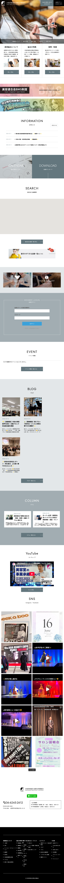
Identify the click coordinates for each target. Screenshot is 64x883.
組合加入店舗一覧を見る (31, 241)
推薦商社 (19, 845)
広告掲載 (55, 852)
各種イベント (20, 856)
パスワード (17, 314)
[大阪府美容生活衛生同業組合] (13, 3)
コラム (42, 849)
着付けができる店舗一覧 (32, 254)
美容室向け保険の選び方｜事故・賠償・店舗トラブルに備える (21, 518)
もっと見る (31, 590)
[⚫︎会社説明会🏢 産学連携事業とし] (47, 752)
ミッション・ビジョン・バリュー (10, 848)
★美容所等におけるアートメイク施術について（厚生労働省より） (31, 145)
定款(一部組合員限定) (8, 862)
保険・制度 (33, 41)
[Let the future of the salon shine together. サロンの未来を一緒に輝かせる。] (32, 22)
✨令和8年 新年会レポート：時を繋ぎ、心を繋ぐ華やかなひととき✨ (10, 464)
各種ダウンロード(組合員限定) (46, 843)
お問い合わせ (49, 41)
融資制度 (25, 856)
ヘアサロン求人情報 (45, 854)
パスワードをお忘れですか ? (32, 328)
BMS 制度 (25, 860)
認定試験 (19, 850)
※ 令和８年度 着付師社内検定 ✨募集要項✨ (26, 139)
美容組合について (16, 41)
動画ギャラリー (44, 857)
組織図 (5, 852)
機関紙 (19, 848)
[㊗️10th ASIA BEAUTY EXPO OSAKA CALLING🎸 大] (16, 658)
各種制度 (25, 850)
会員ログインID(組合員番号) (22, 307)
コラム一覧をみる (31, 535)
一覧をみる (54, 125)
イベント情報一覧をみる (31, 369)
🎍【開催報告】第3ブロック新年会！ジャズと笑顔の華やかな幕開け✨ (32, 424)
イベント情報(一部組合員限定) (33, 846)
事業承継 (25, 865)
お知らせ (41, 41)
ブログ (42, 847)
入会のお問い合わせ (47, 3)
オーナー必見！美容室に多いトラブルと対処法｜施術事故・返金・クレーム (50, 518)
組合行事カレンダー (32, 849)
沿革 (5, 845)
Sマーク (25, 853)
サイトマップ (55, 858)
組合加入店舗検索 (44, 852)
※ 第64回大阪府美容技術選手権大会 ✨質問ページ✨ (28, 133)
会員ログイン (58, 3)
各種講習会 (20, 853)
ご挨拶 (5, 843)
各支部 (5, 854)
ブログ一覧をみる (31, 480)
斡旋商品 (19, 843)
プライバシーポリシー (56, 855)
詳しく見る (10, 72)
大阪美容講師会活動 (8, 857)
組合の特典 (25, 41)
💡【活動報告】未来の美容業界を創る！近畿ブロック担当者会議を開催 (10, 424)
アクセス (6, 859)
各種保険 (25, 845)
